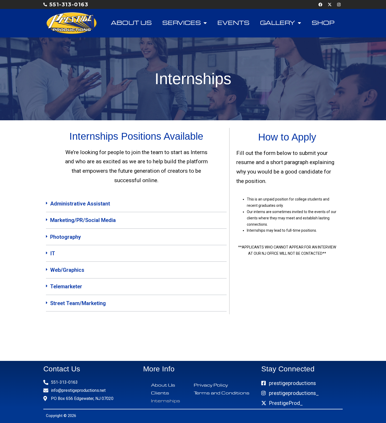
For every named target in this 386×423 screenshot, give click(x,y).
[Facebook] (320, 4)
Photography (65, 237)
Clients (160, 393)
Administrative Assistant (80, 203)
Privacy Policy (211, 385)
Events (233, 23)
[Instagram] (339, 4)
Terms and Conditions (221, 393)
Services (181, 23)
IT (52, 253)
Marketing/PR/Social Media (83, 220)
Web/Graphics (67, 270)
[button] (136, 204)
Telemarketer (66, 286)
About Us (131, 23)
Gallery (277, 23)
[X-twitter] (329, 4)
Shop (323, 23)
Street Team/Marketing (78, 303)
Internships (165, 401)
